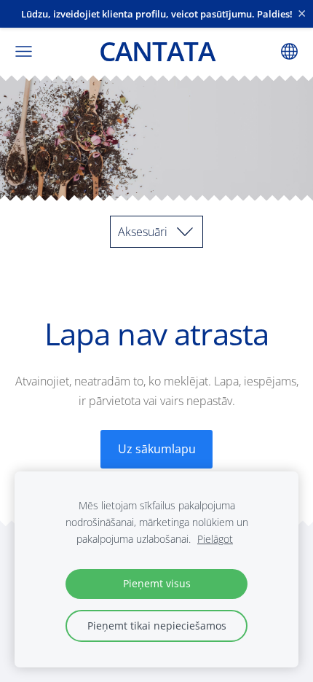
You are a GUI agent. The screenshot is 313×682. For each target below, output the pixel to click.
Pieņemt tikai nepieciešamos (156, 625)
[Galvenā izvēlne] (24, 51)
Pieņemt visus (157, 583)
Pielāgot (215, 539)
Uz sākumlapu (157, 449)
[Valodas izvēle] (289, 51)
